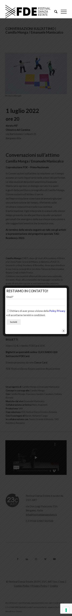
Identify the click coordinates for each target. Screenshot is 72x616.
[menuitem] (54, 11)
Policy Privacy (57, 310)
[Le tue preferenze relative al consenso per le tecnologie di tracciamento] (66, 610)
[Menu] (62, 11)
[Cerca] (54, 11)
